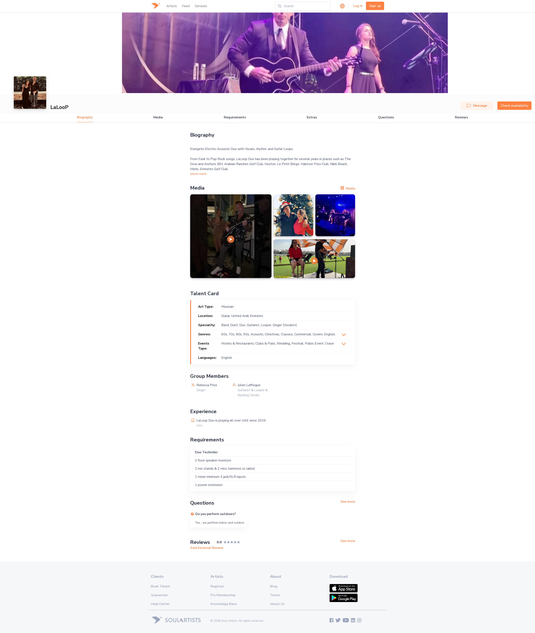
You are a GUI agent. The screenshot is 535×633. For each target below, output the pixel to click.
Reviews (461, 117)
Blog (273, 586)
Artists (171, 6)
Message (480, 105)
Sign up (375, 6)
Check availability (514, 105)
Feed (186, 6)
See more (347, 502)
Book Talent (160, 586)
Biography (85, 117)
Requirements (235, 117)
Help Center (160, 604)
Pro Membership (222, 595)
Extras (312, 117)
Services (201, 6)
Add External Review (206, 548)
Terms (275, 595)
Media (158, 117)
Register (217, 586)
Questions (386, 117)
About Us (277, 604)
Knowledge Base (223, 604)
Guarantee (159, 595)
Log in (358, 6)
